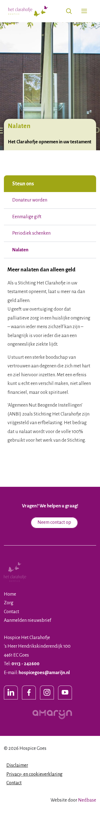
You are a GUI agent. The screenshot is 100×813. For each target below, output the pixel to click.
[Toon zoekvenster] (68, 11)
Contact (11, 611)
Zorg (8, 602)
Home (10, 594)
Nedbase (87, 800)
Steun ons (23, 183)
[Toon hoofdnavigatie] (84, 11)
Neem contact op (54, 522)
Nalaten (20, 249)
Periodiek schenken (31, 233)
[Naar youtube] (65, 692)
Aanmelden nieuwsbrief (27, 620)
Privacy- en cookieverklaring (34, 774)
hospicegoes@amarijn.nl (44, 672)
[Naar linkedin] (11, 692)
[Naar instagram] (47, 692)
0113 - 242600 (25, 663)
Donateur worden (29, 200)
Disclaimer (17, 765)
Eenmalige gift (26, 216)
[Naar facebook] (29, 692)
